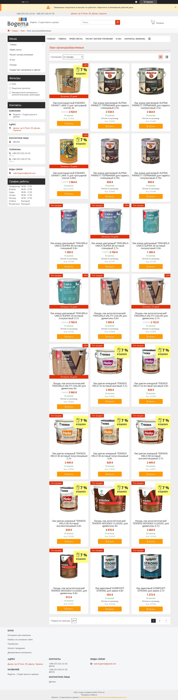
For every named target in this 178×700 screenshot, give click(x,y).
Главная (51, 39)
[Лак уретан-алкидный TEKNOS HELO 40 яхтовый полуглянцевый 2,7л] (68, 431)
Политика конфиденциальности (114, 697)
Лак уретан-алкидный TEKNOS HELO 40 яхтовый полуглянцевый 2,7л (68, 456)
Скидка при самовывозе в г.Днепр (25, 70)
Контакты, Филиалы (134, 39)
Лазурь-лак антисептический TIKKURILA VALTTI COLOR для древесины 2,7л (151, 316)
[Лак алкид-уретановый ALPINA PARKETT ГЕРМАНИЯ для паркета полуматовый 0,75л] (150, 150)
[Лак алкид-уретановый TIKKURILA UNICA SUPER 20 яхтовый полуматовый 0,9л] (150, 221)
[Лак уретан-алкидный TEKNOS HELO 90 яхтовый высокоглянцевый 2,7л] (150, 431)
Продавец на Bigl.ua (89, 695)
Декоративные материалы (20, 652)
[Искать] (117, 22)
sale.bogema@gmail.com (24, 173)
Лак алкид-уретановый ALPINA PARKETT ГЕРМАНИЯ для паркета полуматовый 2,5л (151, 105)
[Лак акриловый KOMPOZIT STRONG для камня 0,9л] (109, 566)
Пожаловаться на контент (89, 697)
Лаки (22, 31)
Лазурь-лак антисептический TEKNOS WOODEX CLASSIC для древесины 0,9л (69, 591)
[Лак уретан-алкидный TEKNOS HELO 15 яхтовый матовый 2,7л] (109, 361)
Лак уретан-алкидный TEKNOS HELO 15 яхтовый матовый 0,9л (150, 384)
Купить (70, 123)
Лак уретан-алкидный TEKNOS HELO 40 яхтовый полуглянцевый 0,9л (109, 456)
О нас (118, 39)
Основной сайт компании (19, 635)
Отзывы (13, 65)
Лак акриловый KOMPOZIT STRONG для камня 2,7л (150, 589)
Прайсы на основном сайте (20, 639)
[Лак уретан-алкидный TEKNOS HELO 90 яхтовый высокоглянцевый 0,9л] (68, 498)
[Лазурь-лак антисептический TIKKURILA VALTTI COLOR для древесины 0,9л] (109, 291)
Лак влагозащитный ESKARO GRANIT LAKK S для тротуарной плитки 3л (68, 105)
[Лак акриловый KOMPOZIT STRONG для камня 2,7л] (150, 566)
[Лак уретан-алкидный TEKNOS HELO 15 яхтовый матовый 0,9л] (150, 361)
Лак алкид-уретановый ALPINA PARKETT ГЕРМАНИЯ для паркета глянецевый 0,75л (110, 175)
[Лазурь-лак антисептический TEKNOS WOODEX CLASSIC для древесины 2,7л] (150, 498)
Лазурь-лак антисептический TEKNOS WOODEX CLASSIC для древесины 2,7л (151, 523)
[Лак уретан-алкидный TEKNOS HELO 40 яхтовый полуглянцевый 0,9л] (109, 431)
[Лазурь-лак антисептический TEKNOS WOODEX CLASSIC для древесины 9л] (109, 498)
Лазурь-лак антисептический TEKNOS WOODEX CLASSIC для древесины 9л (110, 523)
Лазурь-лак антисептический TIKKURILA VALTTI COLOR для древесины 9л (69, 386)
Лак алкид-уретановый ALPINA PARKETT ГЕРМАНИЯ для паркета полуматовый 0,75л (151, 175)
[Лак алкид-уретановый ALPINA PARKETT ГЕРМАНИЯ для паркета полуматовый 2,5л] (150, 80)
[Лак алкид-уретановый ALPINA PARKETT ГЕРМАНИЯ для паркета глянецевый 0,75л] (109, 150)
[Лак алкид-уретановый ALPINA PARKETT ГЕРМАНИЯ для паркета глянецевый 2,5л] (109, 80)
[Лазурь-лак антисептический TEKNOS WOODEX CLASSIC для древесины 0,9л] (68, 566)
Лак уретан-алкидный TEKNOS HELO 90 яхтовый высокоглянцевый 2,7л (151, 456)
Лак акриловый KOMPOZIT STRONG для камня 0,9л (109, 589)
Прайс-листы (76, 39)
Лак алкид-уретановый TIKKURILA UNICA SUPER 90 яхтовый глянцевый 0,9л (68, 246)
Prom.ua (101, 692)
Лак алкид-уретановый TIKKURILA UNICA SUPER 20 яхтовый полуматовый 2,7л (68, 316)
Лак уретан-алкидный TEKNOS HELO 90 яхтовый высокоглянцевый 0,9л (69, 523)
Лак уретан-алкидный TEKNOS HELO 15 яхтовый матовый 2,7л (109, 384)
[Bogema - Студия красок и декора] (18, 22)
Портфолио (13, 644)
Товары (15, 31)
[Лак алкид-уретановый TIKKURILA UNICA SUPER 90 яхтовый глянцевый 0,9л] (68, 221)
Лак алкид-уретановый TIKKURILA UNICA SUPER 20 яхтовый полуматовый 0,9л (150, 246)
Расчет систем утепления (99, 39)
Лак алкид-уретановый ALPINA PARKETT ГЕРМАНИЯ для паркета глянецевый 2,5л (110, 105)
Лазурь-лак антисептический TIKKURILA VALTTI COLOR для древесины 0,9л (110, 316)
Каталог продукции (16, 648)
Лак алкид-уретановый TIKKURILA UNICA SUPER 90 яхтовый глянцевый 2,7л (109, 246)
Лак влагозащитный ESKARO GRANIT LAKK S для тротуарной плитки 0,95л (68, 175)
